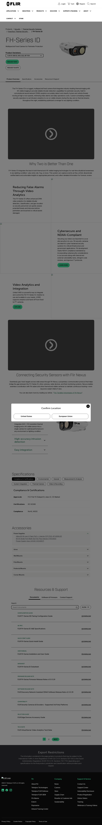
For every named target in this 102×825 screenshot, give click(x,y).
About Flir (34, 784)
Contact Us (81, 784)
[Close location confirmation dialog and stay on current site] (88, 406)
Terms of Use (43, 821)
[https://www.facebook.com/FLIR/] (7, 790)
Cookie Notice (17, 821)
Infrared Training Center (39, 809)
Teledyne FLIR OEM (38, 795)
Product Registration (84, 795)
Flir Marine (35, 798)
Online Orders (82, 798)
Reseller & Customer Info (63, 798)
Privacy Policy (6, 821)
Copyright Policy (30, 821)
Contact (9, 18)
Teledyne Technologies (39, 787)
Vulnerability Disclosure (85, 791)
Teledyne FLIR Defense (39, 791)
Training (80, 802)
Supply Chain (59, 795)
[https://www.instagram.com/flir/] (11, 790)
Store (21, 18)
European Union (65, 416)
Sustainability (59, 802)
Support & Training (70, 11)
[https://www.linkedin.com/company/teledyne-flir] (3, 790)
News (56, 784)
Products (40, 11)
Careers (57, 787)
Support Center (82, 787)
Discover (53, 11)
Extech (33, 802)
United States (26, 416)
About (86, 11)
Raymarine (35, 805)
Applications (11, 11)
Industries (26, 11)
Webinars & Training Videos (87, 805)
